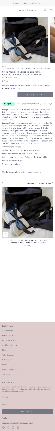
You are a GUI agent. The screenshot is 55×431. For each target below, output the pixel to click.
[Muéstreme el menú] (3, 10)
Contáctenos (7, 330)
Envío (4, 364)
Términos (6, 374)
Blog (4, 350)
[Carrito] (51, 10)
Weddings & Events (10, 345)
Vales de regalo (8, 355)
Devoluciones (7, 359)
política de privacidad (11, 369)
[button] (9, 10)
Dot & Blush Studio (10, 340)
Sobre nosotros (8, 335)
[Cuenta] (45, 10)
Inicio (4, 66)
